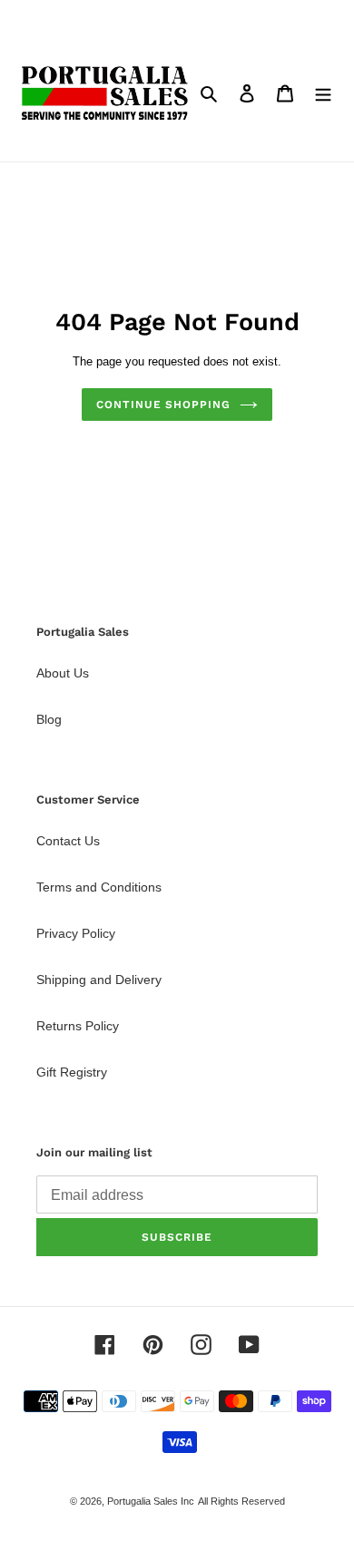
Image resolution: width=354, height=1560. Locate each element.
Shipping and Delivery (99, 979)
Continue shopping (163, 404)
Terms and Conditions (99, 887)
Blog (49, 719)
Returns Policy (77, 1026)
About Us (62, 673)
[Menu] (323, 93)
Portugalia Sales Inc (150, 1501)
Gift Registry (71, 1072)
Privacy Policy (75, 933)
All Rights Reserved (241, 1501)
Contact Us (68, 841)
